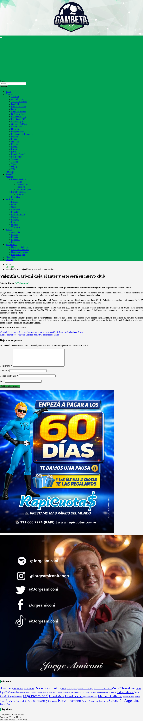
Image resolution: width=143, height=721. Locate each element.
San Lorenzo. (101, 701)
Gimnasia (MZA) (19, 124)
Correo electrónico (9, 376)
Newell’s (15, 142)
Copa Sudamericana (20, 249)
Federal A (15, 197)
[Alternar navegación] (1, 37)
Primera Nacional (19, 179)
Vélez (13, 169)
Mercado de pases (128, 697)
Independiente (17, 131)
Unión (14, 167)
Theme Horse (15, 717)
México (14, 217)
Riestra (14, 149)
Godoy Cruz (16, 126)
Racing (14, 147)
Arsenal (20, 194)
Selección (10, 174)
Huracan (113, 692)
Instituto (14, 137)
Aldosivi (15, 96)
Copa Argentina (77, 689)
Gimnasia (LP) (17, 121)
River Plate (74, 700)
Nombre (4, 370)
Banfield (15, 104)
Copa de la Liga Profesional (103, 689)
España (14, 234)
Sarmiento (15, 159)
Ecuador (15, 212)
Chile (13, 207)
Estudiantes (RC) (18, 119)
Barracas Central (18, 106)
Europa (9, 229)
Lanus (20, 696)
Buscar (3, 81)
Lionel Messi (57, 696)
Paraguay (15, 219)
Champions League (19, 252)
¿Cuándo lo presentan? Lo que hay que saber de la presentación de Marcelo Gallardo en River (41, 332)
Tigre (13, 164)
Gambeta (20, 714)
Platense (14, 144)
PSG (25, 701)
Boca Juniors (52, 688)
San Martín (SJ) (24, 189)
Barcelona (29, 688)
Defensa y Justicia (19, 114)
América (9, 199)
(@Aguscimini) (22, 283)
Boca (13, 109)
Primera (9, 94)
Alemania (15, 232)
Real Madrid (52, 701)
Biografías (10, 257)
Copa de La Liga (87, 689)
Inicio (8, 91)
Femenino (10, 172)
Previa (10, 700)
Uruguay (15, 224)
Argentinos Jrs (17, 99)
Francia (14, 237)
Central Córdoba (18, 111)
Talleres (14, 162)
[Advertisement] (71, 58)
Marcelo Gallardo (110, 696)
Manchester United (90, 697)
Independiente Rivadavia (22, 134)
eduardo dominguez (49, 692)
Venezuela (15, 227)
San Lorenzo (16, 157)
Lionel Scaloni (74, 696)
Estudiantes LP (78, 692)
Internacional (11, 244)
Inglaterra (15, 239)
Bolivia (14, 202)
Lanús (14, 139)
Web (2, 381)
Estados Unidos (18, 214)
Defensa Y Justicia (36, 692)
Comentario (6, 366)
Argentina (18, 688)
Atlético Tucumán (19, 101)
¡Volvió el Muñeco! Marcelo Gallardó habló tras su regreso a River (29, 335)
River (13, 152)
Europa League (18, 254)
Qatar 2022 (33, 701)
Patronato (21, 187)
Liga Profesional (35, 696)
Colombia (15, 209)
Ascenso (9, 177)
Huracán (15, 129)
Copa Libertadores (19, 247)
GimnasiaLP (105, 692)
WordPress (22, 719)
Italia (13, 242)
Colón (19, 182)
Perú (13, 222)
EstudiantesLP (67, 692)
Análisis (6, 688)
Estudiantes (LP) (18, 116)
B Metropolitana (18, 192)
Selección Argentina (124, 700)
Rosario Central (18, 154)
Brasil (13, 204)
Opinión (9, 259)
